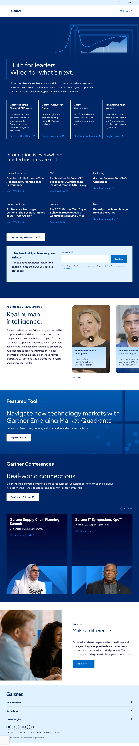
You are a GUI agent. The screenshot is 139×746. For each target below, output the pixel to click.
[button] (128, 2)
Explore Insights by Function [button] (24, 237)
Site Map (57, 733)
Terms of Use (36, 733)
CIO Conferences (84, 531)
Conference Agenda (21, 535)
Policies (10, 733)
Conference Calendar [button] (21, 497)
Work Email (67, 252)
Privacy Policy (22, 733)
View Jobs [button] (82, 664)
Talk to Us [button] (125, 11)
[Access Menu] (7, 11)
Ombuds (47, 733)
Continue (118, 259)
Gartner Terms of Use (113, 266)
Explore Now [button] (17, 437)
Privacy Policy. (67, 268)
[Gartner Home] (16, 11)
